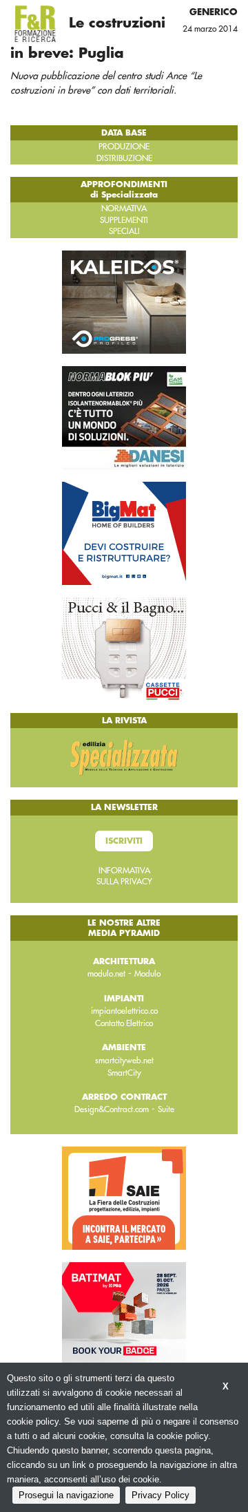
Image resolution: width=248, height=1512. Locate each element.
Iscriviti (124, 841)
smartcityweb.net (124, 1060)
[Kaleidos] (124, 301)
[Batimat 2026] (124, 1312)
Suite (166, 1109)
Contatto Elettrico (124, 1023)
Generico (213, 12)
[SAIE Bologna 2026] (124, 1196)
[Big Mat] (124, 532)
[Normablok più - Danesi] (124, 417)
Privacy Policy (160, 1495)
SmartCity (124, 1073)
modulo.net (106, 974)
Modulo (147, 974)
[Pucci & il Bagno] (124, 648)
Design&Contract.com (111, 1109)
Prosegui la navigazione (66, 1495)
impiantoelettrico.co (124, 1011)
